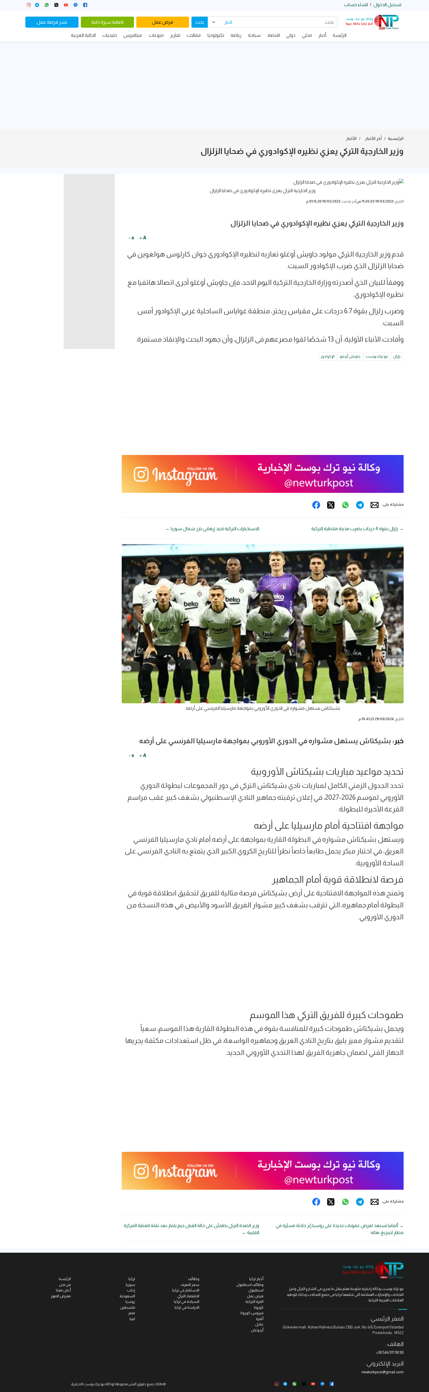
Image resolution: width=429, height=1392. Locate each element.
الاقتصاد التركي (188, 1296)
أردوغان (257, 1330)
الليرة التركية (254, 1301)
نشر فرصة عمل (52, 22)
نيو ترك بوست (377, 356)
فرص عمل (162, 22)
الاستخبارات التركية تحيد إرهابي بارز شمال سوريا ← (212, 528)
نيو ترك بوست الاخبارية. (88, 1384)
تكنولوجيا (215, 35)
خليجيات (109, 35)
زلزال (396, 356)
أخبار (322, 35)
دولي (290, 35)
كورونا (259, 1307)
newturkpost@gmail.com (383, 1372)
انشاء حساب (356, 4)
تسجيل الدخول (387, 4)
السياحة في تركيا (186, 1301)
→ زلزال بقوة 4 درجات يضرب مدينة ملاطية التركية (357, 528)
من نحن (65, 1284)
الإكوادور (327, 356)
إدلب (131, 1290)
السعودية (127, 1296)
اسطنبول (256, 1290)
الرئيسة (339, 35)
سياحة (254, 35)
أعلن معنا (63, 1290)
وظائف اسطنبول (250, 1284)
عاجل (259, 1324)
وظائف (193, 1279)
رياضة (236, 35)
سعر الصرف (190, 1284)
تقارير (175, 35)
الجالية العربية (83, 35)
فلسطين (127, 1307)
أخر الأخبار (373, 138)
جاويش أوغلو (350, 356)
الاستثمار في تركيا (185, 1290)
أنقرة (260, 1319)
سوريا (130, 1284)
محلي (307, 35)
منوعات (156, 35)
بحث (199, 22)
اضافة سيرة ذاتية (107, 22)
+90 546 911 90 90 (390, 1352)
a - (131, 237)
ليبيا (132, 1319)
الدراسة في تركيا (187, 1307)
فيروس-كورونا (252, 1313)
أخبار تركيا (256, 1279)
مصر (131, 1313)
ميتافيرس (132, 35)
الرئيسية (396, 138)
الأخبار (351, 138)
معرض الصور (61, 1296)
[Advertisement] (214, 85)
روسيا (130, 1301)
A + (142, 237)
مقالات (194, 35)
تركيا (131, 1279)
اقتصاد (273, 35)
